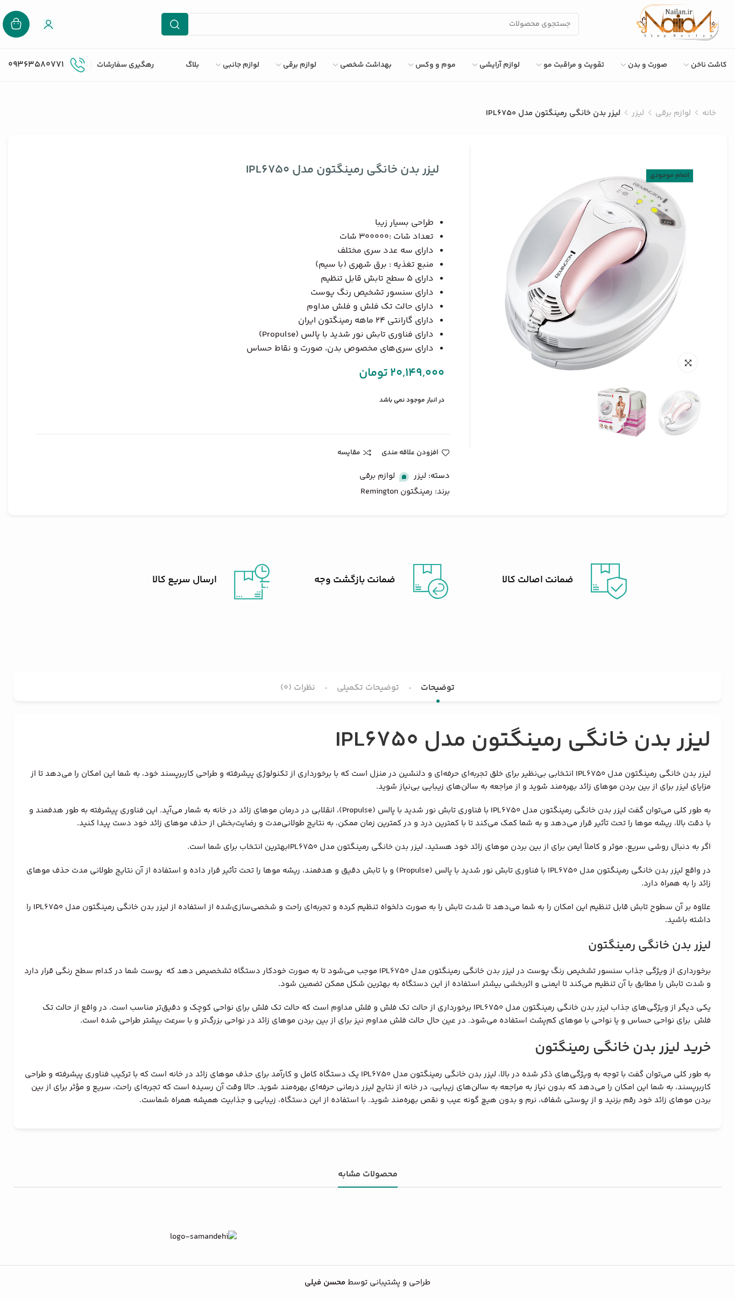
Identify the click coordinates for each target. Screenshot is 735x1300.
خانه (709, 113)
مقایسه (348, 452)
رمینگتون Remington (397, 491)
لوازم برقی (673, 113)
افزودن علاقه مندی (410, 452)
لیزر (638, 113)
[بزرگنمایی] (688, 362)
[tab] (437, 688)
